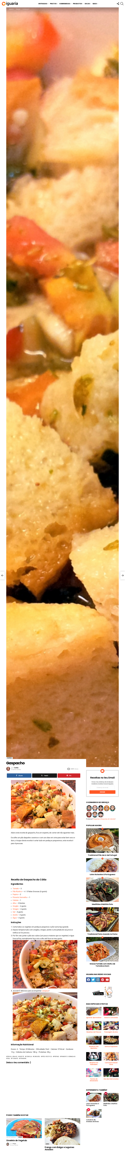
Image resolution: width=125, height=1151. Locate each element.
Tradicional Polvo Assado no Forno (102, 934)
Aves (20, 1137)
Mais (95, 4)
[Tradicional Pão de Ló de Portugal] (102, 840)
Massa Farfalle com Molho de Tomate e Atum (102, 965)
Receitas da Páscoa (94, 1032)
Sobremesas (64, 4)
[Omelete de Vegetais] (24, 1128)
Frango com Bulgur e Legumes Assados (59, 1148)
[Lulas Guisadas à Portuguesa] (102, 865)
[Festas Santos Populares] (111, 1040)
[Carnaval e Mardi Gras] (111, 1056)
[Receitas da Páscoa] (93, 1025)
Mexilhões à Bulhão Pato (102, 904)
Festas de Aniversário (94, 1080)
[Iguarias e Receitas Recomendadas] (93, 1011)
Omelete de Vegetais (16, 1140)
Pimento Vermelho (20, 897)
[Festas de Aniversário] (93, 1072)
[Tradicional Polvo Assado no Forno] (102, 919)
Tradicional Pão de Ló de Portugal (102, 855)
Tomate (16, 889)
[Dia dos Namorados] (111, 1072)
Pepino (15, 894)
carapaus (45, 991)
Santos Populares (111, 1046)
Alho (14, 903)
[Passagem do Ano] (111, 1025)
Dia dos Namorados (111, 1079)
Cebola (15, 900)
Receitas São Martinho (94, 1047)
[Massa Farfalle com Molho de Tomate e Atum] (102, 949)
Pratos (53, 4)
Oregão (15, 906)
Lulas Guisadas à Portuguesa (102, 874)
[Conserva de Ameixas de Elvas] (93, 1113)
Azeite (15, 915)
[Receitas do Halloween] (93, 1056)
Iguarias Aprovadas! (93, 1018)
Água (15, 918)
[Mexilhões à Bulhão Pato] (102, 889)
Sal (14, 912)
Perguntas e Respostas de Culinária (104, 819)
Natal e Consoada (111, 1018)
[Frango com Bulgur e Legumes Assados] (62, 1131)
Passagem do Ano (111, 1032)
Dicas (87, 4)
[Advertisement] (43, 860)
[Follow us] (117, 3)
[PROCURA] (122, 3)
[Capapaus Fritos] (2, 575)
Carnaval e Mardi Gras (111, 1063)
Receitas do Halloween (94, 1063)
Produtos (77, 4)
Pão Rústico (17, 891)
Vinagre (16, 909)
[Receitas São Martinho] (93, 1040)
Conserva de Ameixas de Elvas (92, 1121)
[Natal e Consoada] (111, 1011)
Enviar (102, 792)
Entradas (42, 4)
